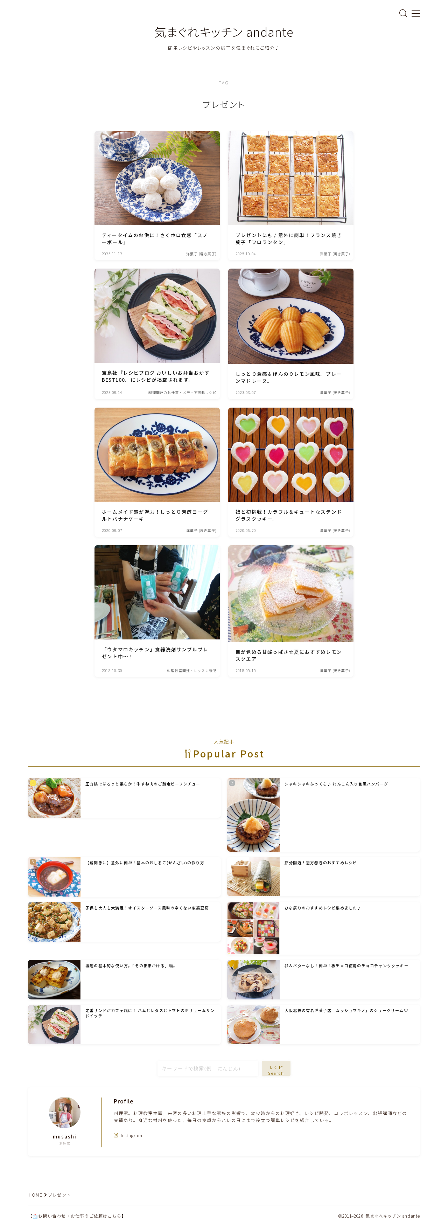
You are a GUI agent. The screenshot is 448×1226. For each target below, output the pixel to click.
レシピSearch (276, 1070)
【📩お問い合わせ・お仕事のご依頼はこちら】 (77, 1216)
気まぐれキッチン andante (224, 31)
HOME (35, 1195)
